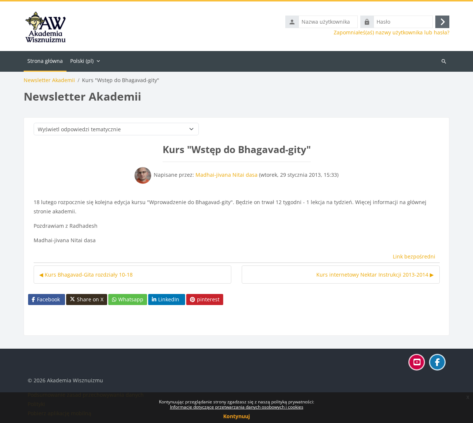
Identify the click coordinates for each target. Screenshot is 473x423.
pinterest (208, 299)
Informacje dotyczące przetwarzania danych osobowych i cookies (236, 407)
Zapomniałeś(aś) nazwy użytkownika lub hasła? (391, 32)
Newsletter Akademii (49, 80)
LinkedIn (168, 299)
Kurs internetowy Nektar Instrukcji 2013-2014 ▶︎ (375, 274)
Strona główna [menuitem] (45, 60)
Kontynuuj (236, 416)
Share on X (90, 299)
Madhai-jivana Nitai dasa (226, 174)
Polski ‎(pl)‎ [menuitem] (81, 60)
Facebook (48, 299)
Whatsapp (130, 299)
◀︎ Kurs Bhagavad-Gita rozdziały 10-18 (86, 274)
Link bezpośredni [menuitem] (414, 256)
